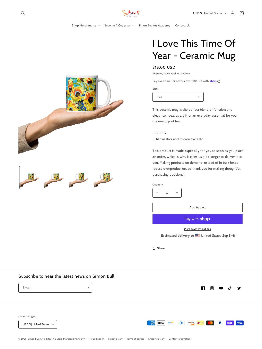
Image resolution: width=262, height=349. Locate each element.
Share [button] (161, 248)
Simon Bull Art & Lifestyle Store (45, 338)
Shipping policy (156, 338)
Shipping (157, 73)
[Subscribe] (87, 288)
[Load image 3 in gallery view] (55, 177)
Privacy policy (115, 338)
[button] (22, 13)
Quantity (157, 184)
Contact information (179, 338)
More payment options (197, 228)
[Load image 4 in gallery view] (80, 177)
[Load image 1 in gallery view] (30, 177)
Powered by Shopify (74, 338)
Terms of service (135, 338)
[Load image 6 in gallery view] (105, 177)
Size (155, 88)
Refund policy (96, 338)
